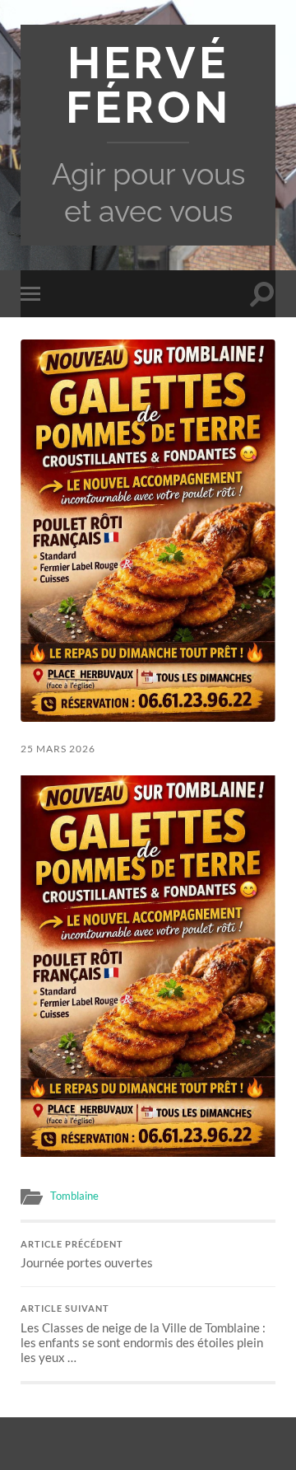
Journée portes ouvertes (87, 1255)
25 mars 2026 (58, 748)
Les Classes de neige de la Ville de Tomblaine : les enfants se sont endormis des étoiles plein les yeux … (143, 1334)
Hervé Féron (148, 85)
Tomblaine (74, 1195)
